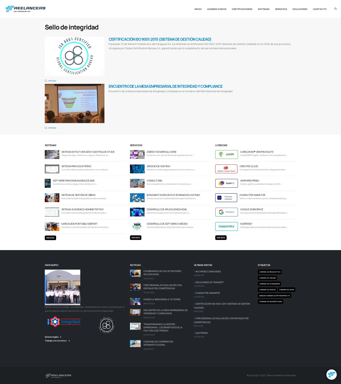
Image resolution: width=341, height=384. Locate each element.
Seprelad (152, 96)
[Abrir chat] (331, 374)
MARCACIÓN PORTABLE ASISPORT (79, 223)
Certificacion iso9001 (115, 53)
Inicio (198, 9)
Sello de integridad (134, 96)
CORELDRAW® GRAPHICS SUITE (257, 151)
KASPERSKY (246, 223)
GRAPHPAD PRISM (249, 180)
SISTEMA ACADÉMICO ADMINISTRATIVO (82, 209)
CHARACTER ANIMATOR (252, 195)
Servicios (281, 9)
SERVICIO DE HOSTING (158, 166)
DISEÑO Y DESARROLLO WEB (161, 151)
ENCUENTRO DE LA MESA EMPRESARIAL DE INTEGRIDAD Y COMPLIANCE (166, 86)
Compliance (144, 96)
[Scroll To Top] (334, 380)
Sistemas (264, 9)
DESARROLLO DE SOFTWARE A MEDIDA (167, 223)
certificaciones (242, 9)
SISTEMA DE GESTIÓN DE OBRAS (78, 195)
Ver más (50, 238)
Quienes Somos (216, 9)
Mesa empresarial (121, 96)
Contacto (320, 9)
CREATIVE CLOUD (249, 166)
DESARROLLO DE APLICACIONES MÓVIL (167, 209)
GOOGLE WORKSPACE (251, 209)
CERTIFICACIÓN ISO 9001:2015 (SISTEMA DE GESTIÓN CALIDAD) (160, 39)
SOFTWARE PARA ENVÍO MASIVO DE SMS (73, 180)
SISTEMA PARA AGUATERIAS (76, 166)
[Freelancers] (25, 8)
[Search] (335, 9)
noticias (52, 80)
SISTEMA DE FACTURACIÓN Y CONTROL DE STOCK (87, 151)
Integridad (112, 96)
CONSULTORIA (154, 180)
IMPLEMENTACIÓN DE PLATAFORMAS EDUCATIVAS (173, 195)
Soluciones (300, 9)
